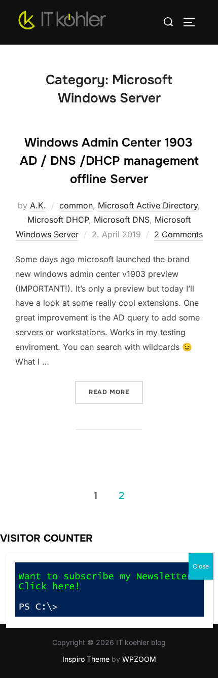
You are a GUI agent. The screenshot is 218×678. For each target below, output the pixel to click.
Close (201, 566)
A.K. (38, 205)
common (76, 205)
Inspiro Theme (86, 659)
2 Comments (178, 234)
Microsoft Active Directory (148, 205)
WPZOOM (139, 659)
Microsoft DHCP (58, 220)
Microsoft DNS (122, 220)
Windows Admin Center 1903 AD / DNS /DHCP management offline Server (109, 161)
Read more (116, 391)
